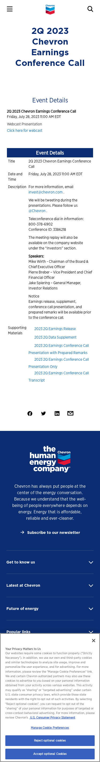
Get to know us (20, 562)
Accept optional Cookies (50, 754)
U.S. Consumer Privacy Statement (52, 717)
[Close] (93, 640)
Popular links (18, 632)
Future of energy (22, 608)
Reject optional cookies (50, 740)
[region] (50, 697)
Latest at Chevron (23, 585)
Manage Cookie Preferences (50, 727)
